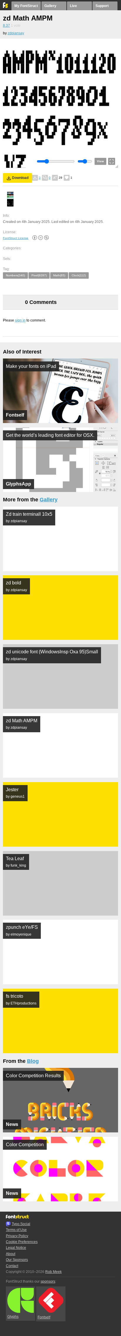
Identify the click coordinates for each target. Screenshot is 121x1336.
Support (102, 6)
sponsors (48, 1281)
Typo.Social (21, 1224)
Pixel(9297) (39, 275)
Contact (12, 1266)
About (10, 1254)
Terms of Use (16, 1230)
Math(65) (59, 275)
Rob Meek (53, 1272)
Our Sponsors (17, 1260)
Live (73, 6)
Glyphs (13, 1317)
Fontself (44, 1317)
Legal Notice (16, 1248)
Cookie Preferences (22, 1242)
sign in (20, 320)
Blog (33, 1061)
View (100, 161)
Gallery (50, 6)
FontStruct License (15, 238)
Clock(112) (79, 275)
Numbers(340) (15, 275)
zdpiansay (16, 33)
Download (20, 178)
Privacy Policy (17, 1236)
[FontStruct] (6, 7)
